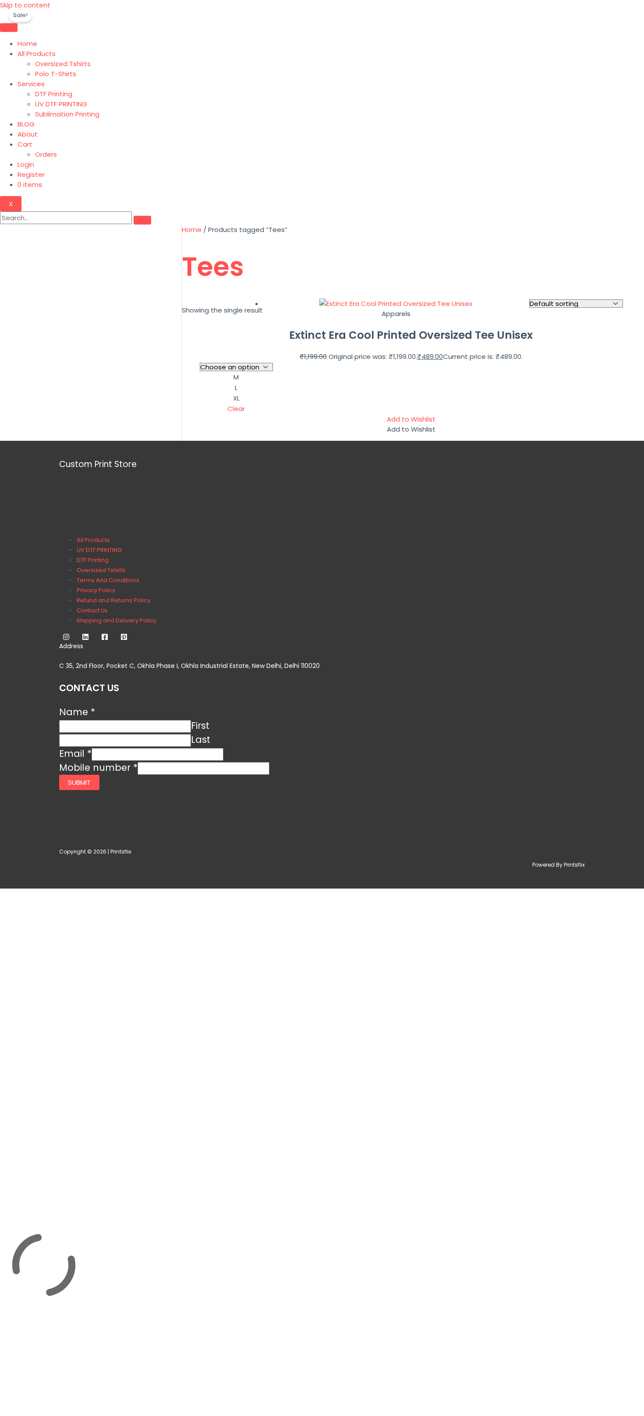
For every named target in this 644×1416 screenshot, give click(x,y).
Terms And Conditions (108, 580)
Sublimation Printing (67, 114)
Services (31, 83)
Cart (25, 144)
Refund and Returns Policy (113, 600)
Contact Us (92, 610)
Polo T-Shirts (55, 73)
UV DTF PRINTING (61, 104)
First (200, 725)
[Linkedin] (85, 638)
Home (27, 43)
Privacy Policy (96, 590)
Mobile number (98, 767)
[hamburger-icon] (9, 27)
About (28, 134)
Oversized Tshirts (63, 63)
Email (75, 753)
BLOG (26, 124)
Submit (79, 782)
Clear (236, 408)
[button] (411, 419)
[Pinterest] (124, 638)
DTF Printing (53, 93)
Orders (46, 154)
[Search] (142, 220)
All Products (37, 53)
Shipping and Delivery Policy (116, 620)
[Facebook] (105, 638)
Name (77, 712)
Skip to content (25, 5)
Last (200, 739)
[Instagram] (66, 638)
